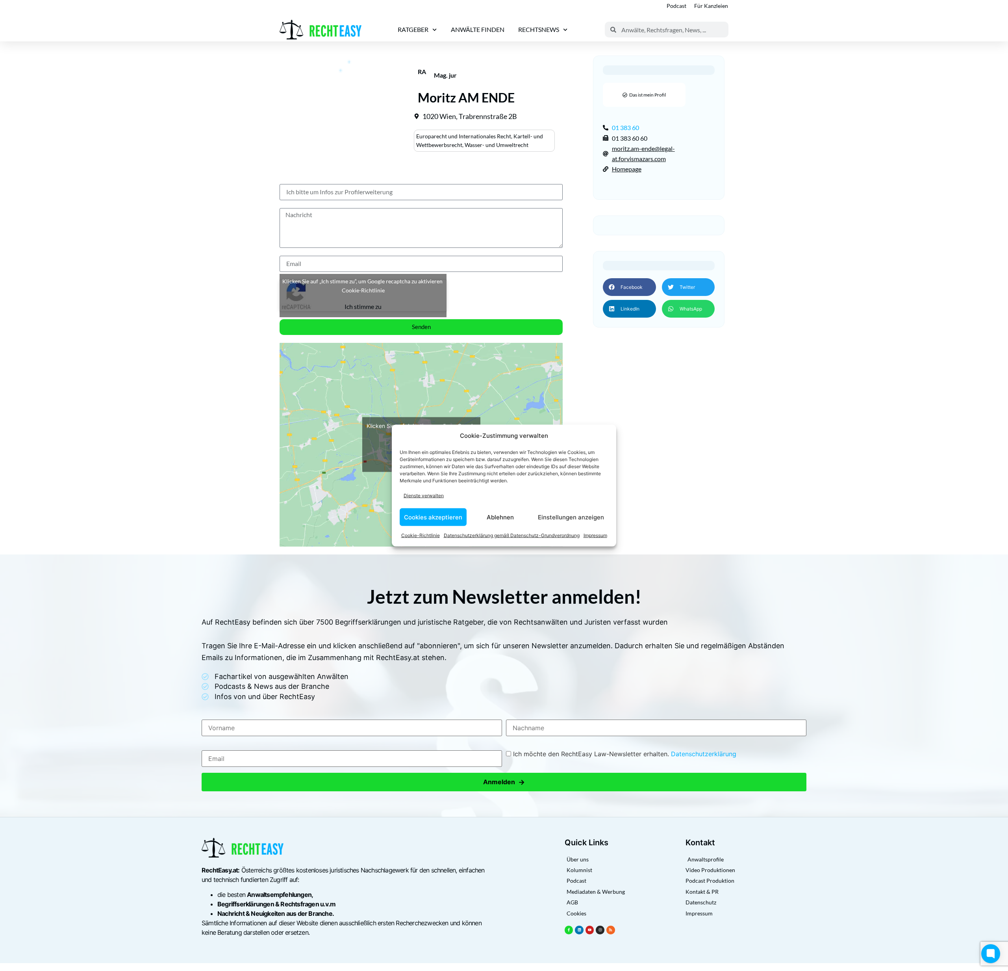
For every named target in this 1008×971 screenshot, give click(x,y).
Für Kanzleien (711, 5)
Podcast (676, 5)
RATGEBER (413, 29)
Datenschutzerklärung (703, 754)
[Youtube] (590, 930)
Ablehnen (500, 517)
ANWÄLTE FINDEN (477, 29)
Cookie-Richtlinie (420, 535)
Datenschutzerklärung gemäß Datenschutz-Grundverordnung (512, 535)
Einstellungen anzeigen (571, 517)
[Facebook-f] (569, 930)
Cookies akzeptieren (433, 517)
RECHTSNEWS (538, 29)
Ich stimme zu (363, 306)
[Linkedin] (579, 930)
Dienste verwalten (424, 495)
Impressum (595, 535)
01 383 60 (625, 127)
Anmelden (504, 782)
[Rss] (610, 930)
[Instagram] (600, 930)
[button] (629, 287)
